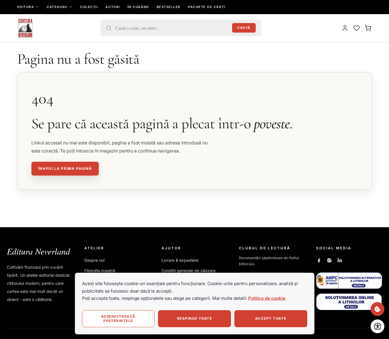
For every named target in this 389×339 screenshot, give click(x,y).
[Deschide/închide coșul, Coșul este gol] (368, 28)
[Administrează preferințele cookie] (377, 309)
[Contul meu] (345, 28)
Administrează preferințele (118, 318)
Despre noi (94, 260)
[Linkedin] (340, 260)
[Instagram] (329, 260)
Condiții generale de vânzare (189, 270)
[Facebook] (319, 260)
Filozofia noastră (99, 270)
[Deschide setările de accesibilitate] (377, 326)
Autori (112, 7)
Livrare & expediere (180, 260)
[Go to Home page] (25, 28)
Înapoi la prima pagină (65, 168)
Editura (25, 7)
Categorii (57, 7)
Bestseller (169, 7)
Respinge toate (194, 318)
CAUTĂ (244, 28)
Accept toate (270, 318)
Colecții (89, 7)
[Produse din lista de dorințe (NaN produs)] (356, 28)
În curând (138, 7)
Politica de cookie (266, 298)
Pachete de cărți (206, 7)
